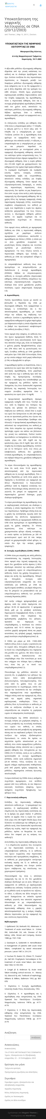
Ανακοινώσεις (10, 1048)
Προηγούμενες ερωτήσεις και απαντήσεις (21, 1072)
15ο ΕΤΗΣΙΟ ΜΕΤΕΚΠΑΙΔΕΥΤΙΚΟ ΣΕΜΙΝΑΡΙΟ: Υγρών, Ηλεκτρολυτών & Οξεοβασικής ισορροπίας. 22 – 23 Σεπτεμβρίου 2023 (23, 1055)
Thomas (11, 34)
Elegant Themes (29, 1112)
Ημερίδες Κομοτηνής (13, 1089)
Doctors (33, 34)
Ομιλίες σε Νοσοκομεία (14, 1096)
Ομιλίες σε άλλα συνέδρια (15, 1100)
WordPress (31, 1115)
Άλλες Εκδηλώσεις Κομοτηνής (16, 1092)
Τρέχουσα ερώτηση (12, 1068)
